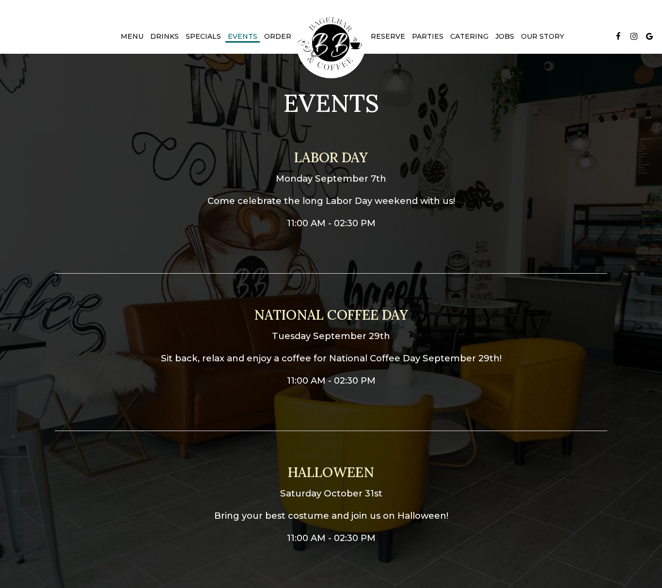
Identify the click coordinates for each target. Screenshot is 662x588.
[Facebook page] (618, 36)
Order (277, 36)
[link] (331, 43)
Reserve (388, 36)
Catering (469, 36)
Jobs (504, 36)
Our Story (542, 36)
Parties (427, 36)
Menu (132, 36)
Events (242, 36)
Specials (203, 36)
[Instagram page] (634, 36)
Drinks (164, 36)
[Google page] (649, 36)
